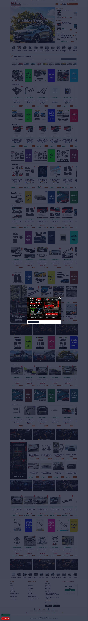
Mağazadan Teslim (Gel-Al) (33, 321)
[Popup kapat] (60, 298)
